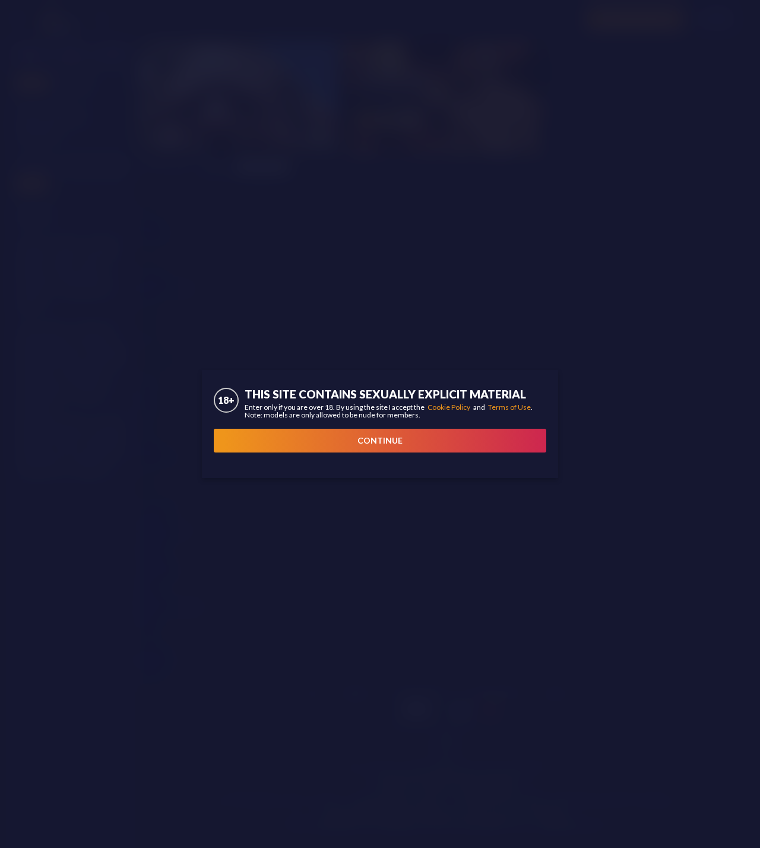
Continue (380, 440)
